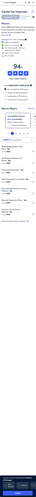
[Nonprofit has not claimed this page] (2, 42)
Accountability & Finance (17, 89)
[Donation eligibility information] (33, 17)
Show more (6, 35)
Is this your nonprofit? (11, 42)
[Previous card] (8, 133)
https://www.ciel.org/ (12, 53)
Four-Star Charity (18, 78)
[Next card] (27, 133)
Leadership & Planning (17, 96)
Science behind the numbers (14, 221)
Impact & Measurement (17, 92)
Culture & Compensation (17, 99)
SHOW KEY (31, 108)
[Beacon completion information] (31, 85)
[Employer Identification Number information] (25, 39)
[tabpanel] (18, 181)
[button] (11, 17)
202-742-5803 (9, 56)
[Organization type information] (21, 45)
